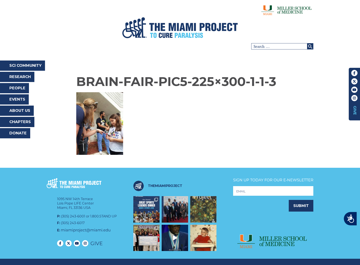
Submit (301, 205)
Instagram (354, 98)
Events (17, 99)
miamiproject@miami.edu (86, 230)
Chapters (20, 122)
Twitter (354, 81)
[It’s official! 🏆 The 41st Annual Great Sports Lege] (146, 209)
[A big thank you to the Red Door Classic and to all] (146, 238)
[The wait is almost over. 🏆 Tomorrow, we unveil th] (175, 209)
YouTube (354, 90)
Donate (18, 133)
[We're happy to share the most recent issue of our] (203, 209)
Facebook (354, 73)
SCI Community (25, 65)
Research (20, 76)
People (17, 88)
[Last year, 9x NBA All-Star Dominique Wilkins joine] (175, 238)
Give (354, 110)
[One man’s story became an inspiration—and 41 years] (203, 238)
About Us (19, 110)
